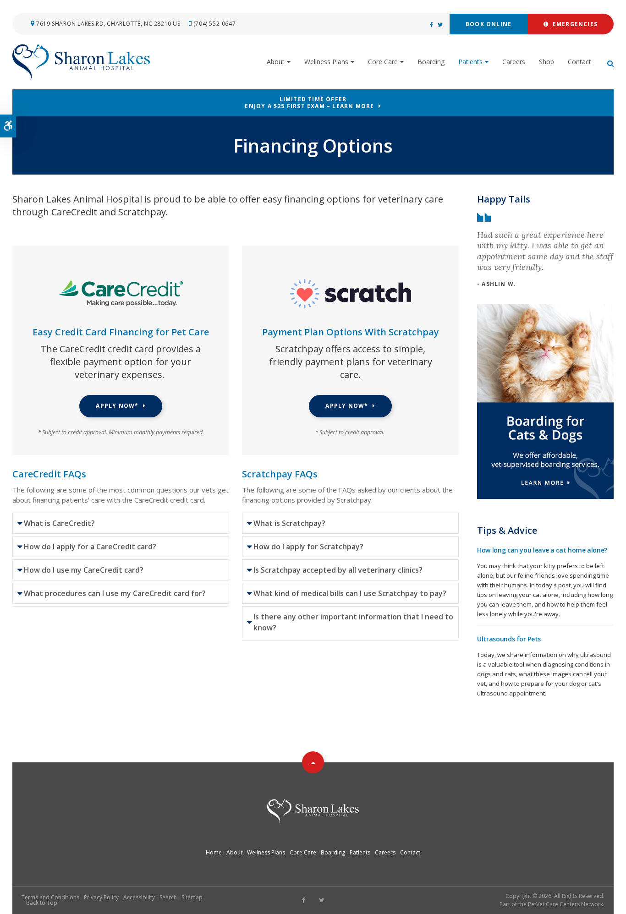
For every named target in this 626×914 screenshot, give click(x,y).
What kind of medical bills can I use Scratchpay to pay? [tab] (349, 593)
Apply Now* (117, 406)
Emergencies (573, 24)
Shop (546, 61)
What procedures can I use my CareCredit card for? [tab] (115, 593)
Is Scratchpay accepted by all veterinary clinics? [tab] (338, 570)
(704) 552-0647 (214, 23)
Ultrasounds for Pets (509, 639)
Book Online (488, 24)
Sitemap (192, 897)
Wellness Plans (326, 61)
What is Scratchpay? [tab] (289, 523)
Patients (470, 61)
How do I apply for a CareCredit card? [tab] (90, 547)
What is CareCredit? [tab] (59, 523)
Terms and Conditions (50, 897)
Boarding (431, 61)
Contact (579, 61)
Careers (513, 61)
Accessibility (139, 897)
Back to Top (41, 903)
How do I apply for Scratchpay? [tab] (308, 547)
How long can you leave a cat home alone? (542, 550)
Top (313, 762)
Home (214, 852)
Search (168, 897)
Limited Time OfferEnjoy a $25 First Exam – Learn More (309, 102)
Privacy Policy (101, 897)
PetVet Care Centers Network (565, 904)
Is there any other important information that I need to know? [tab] (353, 622)
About (276, 61)
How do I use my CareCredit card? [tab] (83, 570)
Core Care (383, 61)
